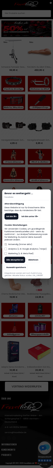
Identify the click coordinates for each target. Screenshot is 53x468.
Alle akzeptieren (14, 259)
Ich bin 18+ (11, 216)
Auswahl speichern (16, 267)
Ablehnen (33, 259)
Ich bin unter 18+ (29, 216)
